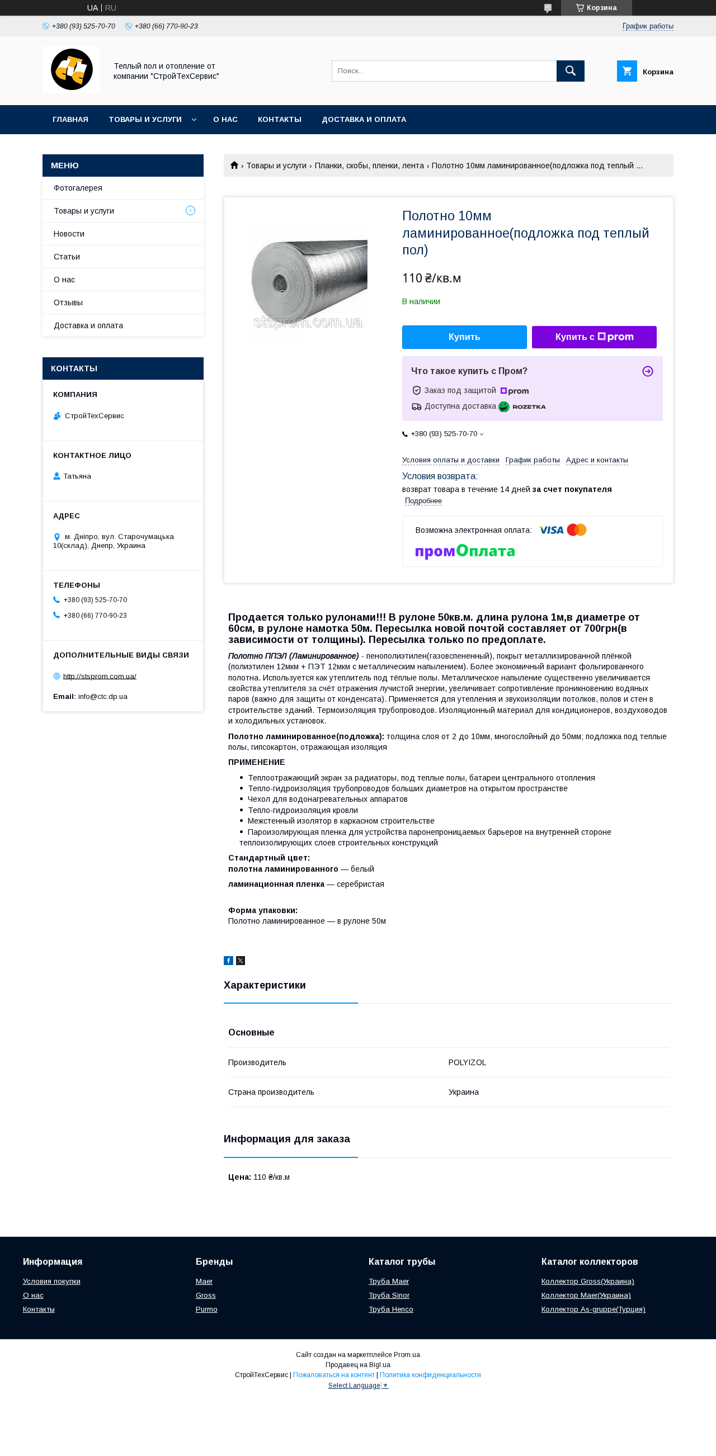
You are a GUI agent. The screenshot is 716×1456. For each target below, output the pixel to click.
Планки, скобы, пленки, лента (369, 165)
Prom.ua (407, 1355)
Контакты (280, 119)
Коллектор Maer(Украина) (586, 1295)
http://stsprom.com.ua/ (99, 676)
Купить (465, 337)
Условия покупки (52, 1281)
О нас (225, 119)
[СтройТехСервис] (71, 90)
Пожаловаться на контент (334, 1375)
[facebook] (228, 962)
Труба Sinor (389, 1295)
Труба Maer (389, 1281)
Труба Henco (391, 1309)
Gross (206, 1295)
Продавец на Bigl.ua (358, 1365)
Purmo (207, 1309)
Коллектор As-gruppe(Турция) (593, 1309)
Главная (70, 119)
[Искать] (571, 71)
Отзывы (68, 302)
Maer (204, 1281)
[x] (240, 962)
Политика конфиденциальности (430, 1375)
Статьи (67, 256)
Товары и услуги (145, 119)
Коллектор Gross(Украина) (587, 1281)
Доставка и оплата (364, 119)
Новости (69, 233)
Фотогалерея (78, 187)
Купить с (575, 337)
